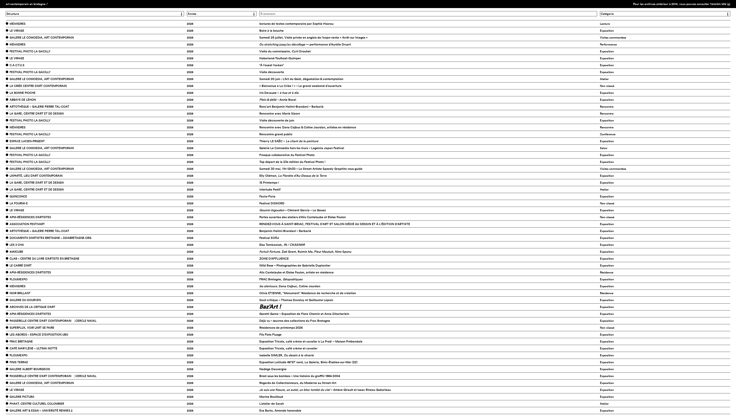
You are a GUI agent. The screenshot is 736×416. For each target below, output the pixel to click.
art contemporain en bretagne (25, 4)
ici (728, 4)
